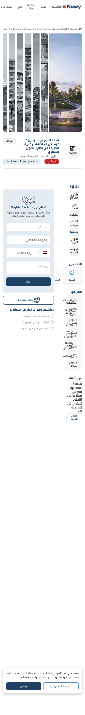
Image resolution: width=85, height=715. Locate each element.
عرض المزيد (74, 417)
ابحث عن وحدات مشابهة (22, 161)
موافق (24, 686)
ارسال (28, 282)
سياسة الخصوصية (61, 686)
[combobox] (32, 240)
